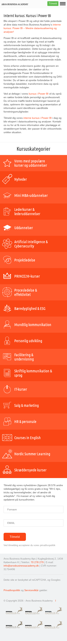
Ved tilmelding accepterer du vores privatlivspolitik (29, 545)
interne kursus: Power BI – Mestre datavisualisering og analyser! (32, 28)
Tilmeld (53, 3)
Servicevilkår (31, 590)
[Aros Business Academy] (14, 4)
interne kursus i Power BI (37, 117)
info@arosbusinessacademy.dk (21, 565)
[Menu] (63, 3)
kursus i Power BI (38, 93)
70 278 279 (37, 562)
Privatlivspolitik (12, 590)
